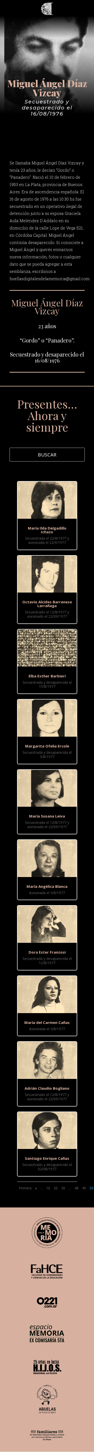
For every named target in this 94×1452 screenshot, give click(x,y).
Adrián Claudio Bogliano (47, 1088)
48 (76, 1188)
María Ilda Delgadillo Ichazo (47, 530)
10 (48, 1188)
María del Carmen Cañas (47, 1022)
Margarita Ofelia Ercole (47, 745)
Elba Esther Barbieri (47, 675)
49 (84, 1188)
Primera (25, 1188)
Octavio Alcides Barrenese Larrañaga (47, 603)
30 (63, 1188)
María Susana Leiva (47, 816)
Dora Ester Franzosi (47, 952)
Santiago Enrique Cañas (47, 1158)
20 (56, 1188)
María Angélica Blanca (47, 886)
